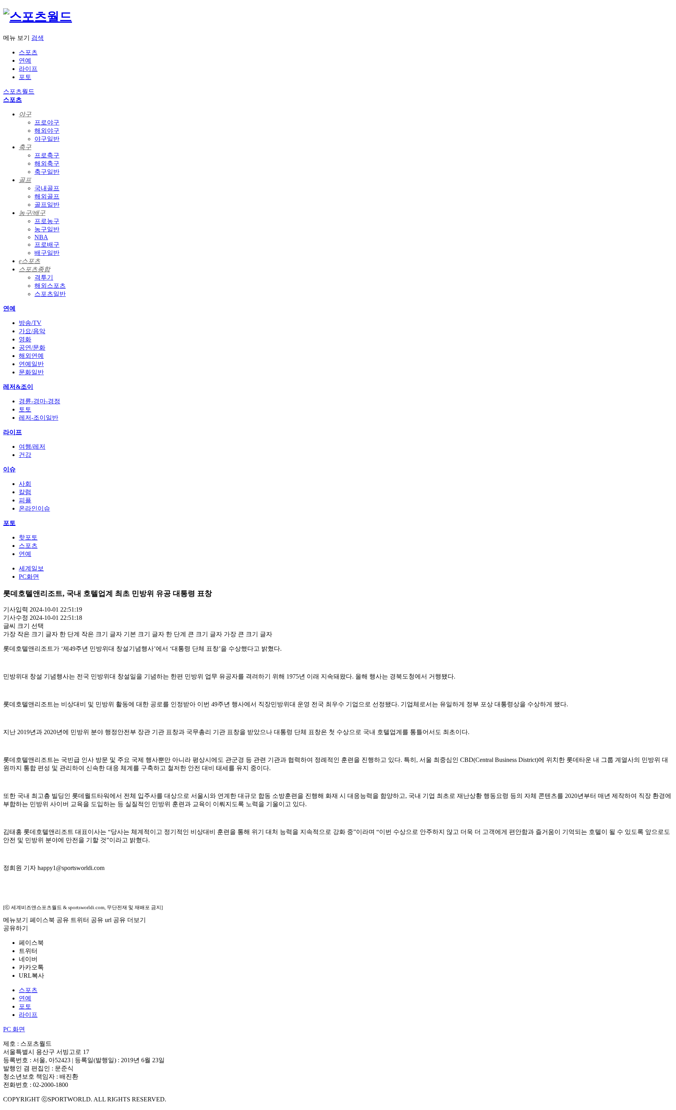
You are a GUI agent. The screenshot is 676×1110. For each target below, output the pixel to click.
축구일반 (46, 171)
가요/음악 (32, 331)
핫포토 (28, 537)
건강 (25, 454)
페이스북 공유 (49, 920)
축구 (25, 147)
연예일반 (31, 364)
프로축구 (46, 155)
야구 (25, 114)
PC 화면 (14, 1029)
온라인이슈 (34, 508)
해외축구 (46, 163)
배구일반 (46, 252)
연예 (25, 60)
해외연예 (31, 355)
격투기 (43, 277)
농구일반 (46, 229)
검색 (37, 37)
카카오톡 (31, 967)
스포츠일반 (50, 294)
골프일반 (46, 204)
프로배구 (46, 244)
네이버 (28, 959)
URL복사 (31, 975)
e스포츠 (29, 261)
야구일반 (46, 138)
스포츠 (28, 52)
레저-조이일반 (38, 417)
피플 (25, 500)
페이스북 (31, 942)
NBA (41, 237)
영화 (25, 339)
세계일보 (31, 568)
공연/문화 (32, 347)
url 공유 (115, 920)
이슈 (9, 469)
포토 (25, 77)
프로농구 (46, 221)
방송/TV (30, 322)
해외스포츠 (50, 285)
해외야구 (46, 130)
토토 (25, 409)
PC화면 (29, 576)
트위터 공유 (86, 920)
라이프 (28, 68)
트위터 (28, 951)
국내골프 (46, 188)
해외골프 (46, 196)
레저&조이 (18, 386)
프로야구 (46, 122)
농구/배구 (32, 212)
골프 (25, 180)
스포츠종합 (34, 269)
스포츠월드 (18, 91)
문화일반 (31, 372)
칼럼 (25, 492)
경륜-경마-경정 (39, 401)
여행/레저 (32, 446)
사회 (25, 483)
